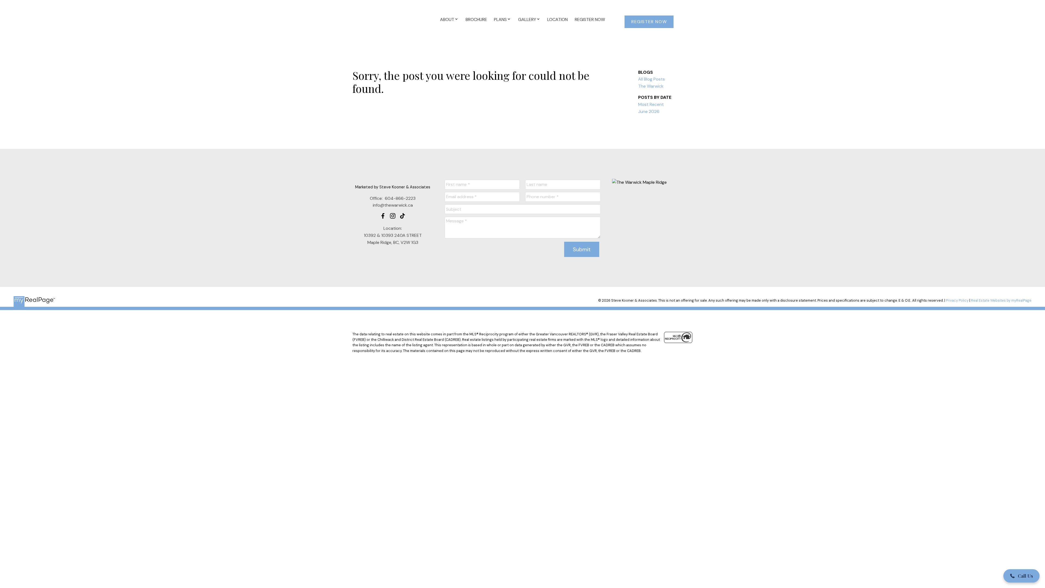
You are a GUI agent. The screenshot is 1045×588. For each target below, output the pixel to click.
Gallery (527, 19)
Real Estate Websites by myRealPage (1001, 300)
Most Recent (651, 104)
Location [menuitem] (557, 19)
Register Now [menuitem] (590, 19)
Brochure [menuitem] (476, 19)
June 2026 (648, 111)
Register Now (649, 21)
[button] (649, 22)
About (447, 19)
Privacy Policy (957, 300)
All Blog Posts (651, 79)
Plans (500, 19)
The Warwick (650, 86)
